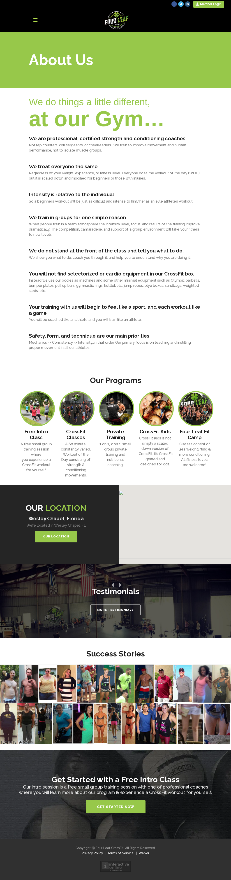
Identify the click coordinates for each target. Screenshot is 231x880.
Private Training (115, 434)
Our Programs (115, 380)
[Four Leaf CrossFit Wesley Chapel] (75, 408)
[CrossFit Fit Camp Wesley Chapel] (194, 408)
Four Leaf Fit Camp (195, 434)
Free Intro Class (36, 434)
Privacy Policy (92, 853)
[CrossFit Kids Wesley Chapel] (155, 408)
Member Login (210, 4)
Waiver (144, 853)
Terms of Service (120, 853)
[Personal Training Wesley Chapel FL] (115, 408)
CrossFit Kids (155, 431)
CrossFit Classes (76, 434)
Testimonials (115, 591)
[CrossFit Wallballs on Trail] (36, 408)
